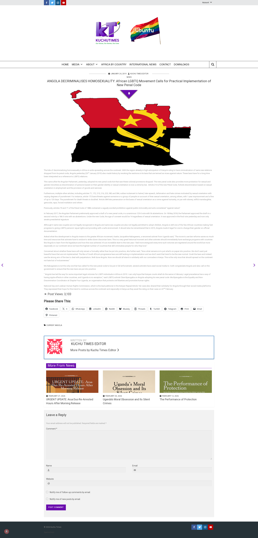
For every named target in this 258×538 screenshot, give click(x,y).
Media (75, 64)
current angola (54, 325)
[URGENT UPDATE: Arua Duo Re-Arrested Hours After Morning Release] (72, 381)
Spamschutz (49, 532)
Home (65, 64)
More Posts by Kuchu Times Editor (93, 350)
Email (135, 465)
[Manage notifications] (6, 531)
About (90, 64)
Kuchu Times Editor (139, 74)
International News (142, 64)
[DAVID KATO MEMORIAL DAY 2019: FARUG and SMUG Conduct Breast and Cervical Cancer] (3, 265)
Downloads (181, 64)
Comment (51, 429)
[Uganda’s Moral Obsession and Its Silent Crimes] (129, 381)
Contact (165, 64)
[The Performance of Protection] (186, 381)
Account (205, 2)
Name (49, 465)
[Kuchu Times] (129, 33)
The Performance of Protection (178, 399)
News (129, 77)
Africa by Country (113, 64)
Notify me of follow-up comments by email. (70, 492)
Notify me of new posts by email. (65, 499)
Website (50, 479)
